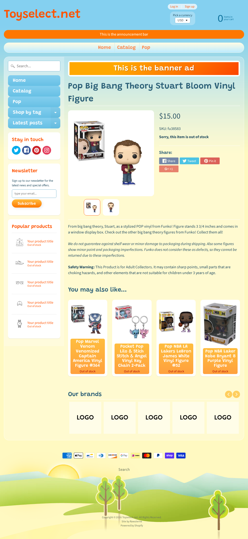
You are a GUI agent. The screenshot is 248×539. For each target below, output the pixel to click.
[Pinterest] (36, 150)
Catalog (126, 47)
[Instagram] (46, 150)
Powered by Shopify (132, 525)
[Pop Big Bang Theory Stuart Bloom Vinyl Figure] (92, 207)
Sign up (189, 6)
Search (124, 469)
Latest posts (36, 124)
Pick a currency (182, 15)
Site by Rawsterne (132, 521)
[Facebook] (26, 150)
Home (104, 47)
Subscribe (27, 204)
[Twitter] (16, 150)
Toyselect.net (42, 15)
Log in (174, 6)
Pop (146, 47)
